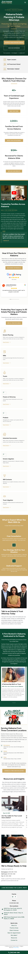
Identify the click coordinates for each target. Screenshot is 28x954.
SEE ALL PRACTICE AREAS (14, 323)
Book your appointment (14, 140)
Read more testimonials (14, 267)
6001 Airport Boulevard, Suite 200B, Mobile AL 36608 (14, 753)
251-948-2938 (7, 876)
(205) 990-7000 (12, 872)
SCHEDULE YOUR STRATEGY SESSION (14, 42)
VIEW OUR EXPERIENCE (14, 48)
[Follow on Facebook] (15, 897)
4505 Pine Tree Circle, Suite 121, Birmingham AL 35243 (14, 747)
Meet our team (14, 111)
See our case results (14, 171)
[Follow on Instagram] (13, 897)
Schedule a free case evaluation (14, 770)
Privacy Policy (16, 947)
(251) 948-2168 (15, 952)
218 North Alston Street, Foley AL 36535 (12, 758)
